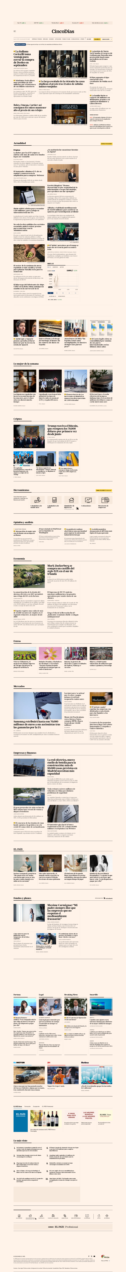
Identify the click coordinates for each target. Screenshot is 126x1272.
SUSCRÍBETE (97, 39)
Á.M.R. (91, 63)
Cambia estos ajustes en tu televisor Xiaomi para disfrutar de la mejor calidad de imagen (101, 1022)
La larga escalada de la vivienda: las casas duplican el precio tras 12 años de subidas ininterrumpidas (62, 84)
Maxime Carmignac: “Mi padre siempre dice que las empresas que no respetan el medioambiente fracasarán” (62, 912)
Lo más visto (20, 1140)
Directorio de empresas (103, 506)
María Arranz (17, 885)
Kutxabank (108, 898)
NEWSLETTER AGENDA (106, 143)
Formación (28, 1106)
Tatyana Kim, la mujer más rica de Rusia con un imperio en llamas (25, 533)
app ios (98, 1218)
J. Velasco (41, 1050)
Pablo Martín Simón (18, 178)
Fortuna (17, 995)
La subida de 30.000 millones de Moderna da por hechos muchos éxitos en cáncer (74, 1035)
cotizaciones (87, 1218)
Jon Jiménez (50, 194)
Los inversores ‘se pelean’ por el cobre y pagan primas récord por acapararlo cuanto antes (74, 696)
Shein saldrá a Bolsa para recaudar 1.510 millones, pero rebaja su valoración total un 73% (29, 211)
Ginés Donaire (17, 274)
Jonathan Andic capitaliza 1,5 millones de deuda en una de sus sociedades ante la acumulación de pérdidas (62, 1157)
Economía (51, 39)
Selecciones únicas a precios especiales (86, 1123)
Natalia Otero (17, 545)
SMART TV (92, 1017)
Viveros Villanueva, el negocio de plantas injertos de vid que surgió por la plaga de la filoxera (24, 664)
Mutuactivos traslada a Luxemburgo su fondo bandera (44, 948)
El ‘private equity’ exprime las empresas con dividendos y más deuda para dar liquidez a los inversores (100, 711)
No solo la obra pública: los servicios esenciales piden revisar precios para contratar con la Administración (29, 227)
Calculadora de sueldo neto (36, 506)
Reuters (49, 795)
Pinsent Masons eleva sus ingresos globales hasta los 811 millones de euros (49, 1046)
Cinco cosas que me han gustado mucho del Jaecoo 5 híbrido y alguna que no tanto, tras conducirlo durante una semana (29, 1088)
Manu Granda (50, 776)
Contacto (16, 1268)
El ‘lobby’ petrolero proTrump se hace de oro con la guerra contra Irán (62, 247)
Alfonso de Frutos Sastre (96, 1026)
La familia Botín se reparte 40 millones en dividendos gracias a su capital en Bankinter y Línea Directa (100, 99)
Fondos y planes (66, 39)
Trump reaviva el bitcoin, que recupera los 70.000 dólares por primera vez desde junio (62, 430)
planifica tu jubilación (53, 1218)
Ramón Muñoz (17, 89)
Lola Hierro (42, 883)
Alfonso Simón (93, 106)
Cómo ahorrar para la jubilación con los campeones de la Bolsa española (21, 936)
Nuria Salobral (68, 701)
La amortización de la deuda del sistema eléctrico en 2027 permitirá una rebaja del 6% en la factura (28, 594)
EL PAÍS (88, 38)
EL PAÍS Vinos (18, 1106)
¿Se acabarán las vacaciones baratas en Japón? (62, 151)
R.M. (14, 730)
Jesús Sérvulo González (53, 252)
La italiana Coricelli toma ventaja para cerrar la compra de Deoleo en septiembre (24, 58)
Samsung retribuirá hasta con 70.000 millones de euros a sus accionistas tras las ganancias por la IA (37, 724)
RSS (63, 1268)
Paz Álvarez (92, 885)
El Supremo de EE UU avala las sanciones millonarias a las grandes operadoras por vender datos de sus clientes (61, 595)
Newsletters (67, 1268)
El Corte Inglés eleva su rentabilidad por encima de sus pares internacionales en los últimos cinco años (101, 343)
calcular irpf (19, 1218)
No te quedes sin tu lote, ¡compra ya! (104, 1123)
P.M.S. (40, 404)
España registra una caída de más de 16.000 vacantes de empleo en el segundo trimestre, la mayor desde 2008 (28, 614)
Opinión (82, 39)
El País (49, 577)
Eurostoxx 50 (75, 23)
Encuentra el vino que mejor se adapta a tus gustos (71, 1123)
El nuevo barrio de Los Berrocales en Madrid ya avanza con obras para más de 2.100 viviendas (74, 397)
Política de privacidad (47, 1268)
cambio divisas (65, 1218)
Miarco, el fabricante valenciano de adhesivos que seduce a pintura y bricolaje (101, 663)
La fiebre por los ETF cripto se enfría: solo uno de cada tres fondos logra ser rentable (29, 155)
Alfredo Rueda (17, 1092)
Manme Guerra (67, 350)
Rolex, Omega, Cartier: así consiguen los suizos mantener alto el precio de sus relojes (30, 108)
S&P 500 (36, 23)
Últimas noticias (75, 39)
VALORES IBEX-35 (52, 296)
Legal (41, 995)
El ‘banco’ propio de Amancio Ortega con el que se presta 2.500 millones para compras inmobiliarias (64, 1149)
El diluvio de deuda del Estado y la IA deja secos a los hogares (75, 1026)
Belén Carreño (17, 233)
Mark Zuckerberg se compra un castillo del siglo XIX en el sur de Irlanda (60, 570)
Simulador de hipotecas (69, 506)
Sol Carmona (67, 883)
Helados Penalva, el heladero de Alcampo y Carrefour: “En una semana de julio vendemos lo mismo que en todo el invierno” (50, 665)
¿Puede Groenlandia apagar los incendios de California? (96, 1087)
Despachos (41, 1042)
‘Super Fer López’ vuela (55, 1086)
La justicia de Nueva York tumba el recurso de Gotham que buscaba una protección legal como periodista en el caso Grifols (101, 56)
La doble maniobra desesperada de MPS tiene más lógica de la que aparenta (101, 531)
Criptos (18, 418)
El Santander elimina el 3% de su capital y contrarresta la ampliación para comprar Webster (101, 119)
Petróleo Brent (55, 23)
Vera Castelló (17, 941)
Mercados (45, 39)
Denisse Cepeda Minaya (19, 671)
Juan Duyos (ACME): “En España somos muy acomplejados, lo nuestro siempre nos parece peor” (75, 343)
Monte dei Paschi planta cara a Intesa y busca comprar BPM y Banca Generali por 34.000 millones (74, 721)
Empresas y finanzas (37, 39)
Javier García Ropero (19, 68)
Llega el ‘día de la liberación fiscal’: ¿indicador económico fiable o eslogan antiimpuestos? (62, 615)
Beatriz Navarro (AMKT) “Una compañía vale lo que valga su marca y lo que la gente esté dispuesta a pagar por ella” (25, 1021)
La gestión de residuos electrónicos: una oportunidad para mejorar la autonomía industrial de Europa (75, 532)
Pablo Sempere (51, 619)
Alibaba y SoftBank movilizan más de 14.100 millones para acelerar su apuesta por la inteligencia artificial (101, 126)
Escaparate (36, 1106)
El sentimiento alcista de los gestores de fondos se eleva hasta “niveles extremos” (68, 935)
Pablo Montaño (51, 1088)
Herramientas (21, 490)
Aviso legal (20, 1268)
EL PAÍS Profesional (47, 1106)
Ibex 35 (19, 23)
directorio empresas (76, 1218)
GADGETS (92, 1041)
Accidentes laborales (44, 1017)
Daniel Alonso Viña (43, 673)
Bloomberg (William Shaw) (96, 405)
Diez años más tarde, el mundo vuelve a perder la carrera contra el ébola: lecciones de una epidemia (49, 876)
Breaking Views (71, 995)
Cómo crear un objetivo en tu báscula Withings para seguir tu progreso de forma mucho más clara (101, 1044)
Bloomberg (16, 291)
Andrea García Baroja (19, 1038)
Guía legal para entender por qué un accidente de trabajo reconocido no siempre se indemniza (49, 1022)
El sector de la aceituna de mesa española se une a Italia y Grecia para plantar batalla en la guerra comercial (28, 269)
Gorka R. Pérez (42, 89)
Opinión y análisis (23, 522)
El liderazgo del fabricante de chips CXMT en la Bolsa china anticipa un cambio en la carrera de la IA (29, 287)
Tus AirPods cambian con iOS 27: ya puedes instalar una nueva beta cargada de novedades (30, 1180)
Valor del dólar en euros (97, 23)
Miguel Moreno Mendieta (53, 922)
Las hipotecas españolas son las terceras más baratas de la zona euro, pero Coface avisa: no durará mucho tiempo (25, 398)
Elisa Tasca (16, 159)
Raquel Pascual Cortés (19, 619)
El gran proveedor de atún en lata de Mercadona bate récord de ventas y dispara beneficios (29, 809)
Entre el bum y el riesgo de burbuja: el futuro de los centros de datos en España (49, 342)
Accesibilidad (56, 1268)
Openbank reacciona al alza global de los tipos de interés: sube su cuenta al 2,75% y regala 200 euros (50, 397)
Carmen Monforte (18, 598)
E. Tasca (49, 437)
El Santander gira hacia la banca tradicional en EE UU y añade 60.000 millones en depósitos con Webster (62, 827)
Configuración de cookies (36, 1268)
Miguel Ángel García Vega (20, 113)
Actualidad (20, 143)
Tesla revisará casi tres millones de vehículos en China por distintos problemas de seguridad (61, 791)
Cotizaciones (58, 39)
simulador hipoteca (30, 1218)
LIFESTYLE (92, 1029)
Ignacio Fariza (63, 252)
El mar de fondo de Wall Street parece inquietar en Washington (50, 531)
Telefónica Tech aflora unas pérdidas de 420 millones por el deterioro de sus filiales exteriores (25, 84)
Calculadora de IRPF (53, 506)
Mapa (60, 1268)
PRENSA (40, 1031)
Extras (17, 641)
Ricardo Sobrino (18, 405)
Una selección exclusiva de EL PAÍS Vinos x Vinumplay (42, 1130)
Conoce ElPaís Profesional (104, 490)
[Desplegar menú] (15, 31)
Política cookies (26, 1268)
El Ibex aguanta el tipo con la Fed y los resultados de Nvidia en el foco (44, 44)
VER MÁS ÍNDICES (61, 296)
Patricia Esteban (43, 1028)
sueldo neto (41, 1218)
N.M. (94, 63)
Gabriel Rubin (67, 1030)
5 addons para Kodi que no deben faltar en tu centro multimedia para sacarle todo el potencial (101, 1033)
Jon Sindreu (67, 1022)
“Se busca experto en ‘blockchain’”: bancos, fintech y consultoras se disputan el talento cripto (46, 470)
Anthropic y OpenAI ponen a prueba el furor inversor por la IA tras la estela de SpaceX (24, 342)
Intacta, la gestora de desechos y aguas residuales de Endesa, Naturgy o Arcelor (75, 664)
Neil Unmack (93, 543)
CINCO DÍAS (22, 291)
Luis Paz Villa (93, 669)
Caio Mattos (16, 348)
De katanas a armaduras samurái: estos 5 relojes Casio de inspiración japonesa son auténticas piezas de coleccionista (29, 1149)
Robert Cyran (67, 1039)
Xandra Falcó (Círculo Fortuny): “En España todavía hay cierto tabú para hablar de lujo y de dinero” (25, 1043)
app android (107, 1218)
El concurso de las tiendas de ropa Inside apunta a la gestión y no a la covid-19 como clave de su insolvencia (29, 825)
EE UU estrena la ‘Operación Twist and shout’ (75, 1019)
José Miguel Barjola (44, 1039)
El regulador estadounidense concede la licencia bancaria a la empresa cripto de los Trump (23, 471)
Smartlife (94, 995)
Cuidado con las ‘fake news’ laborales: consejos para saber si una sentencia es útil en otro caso (50, 1035)
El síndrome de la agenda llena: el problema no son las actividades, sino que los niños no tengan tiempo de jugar (75, 876)
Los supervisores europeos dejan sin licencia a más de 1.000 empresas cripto (68, 471)
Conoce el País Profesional (63, 1227)
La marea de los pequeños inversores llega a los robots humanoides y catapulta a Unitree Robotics (101, 725)
